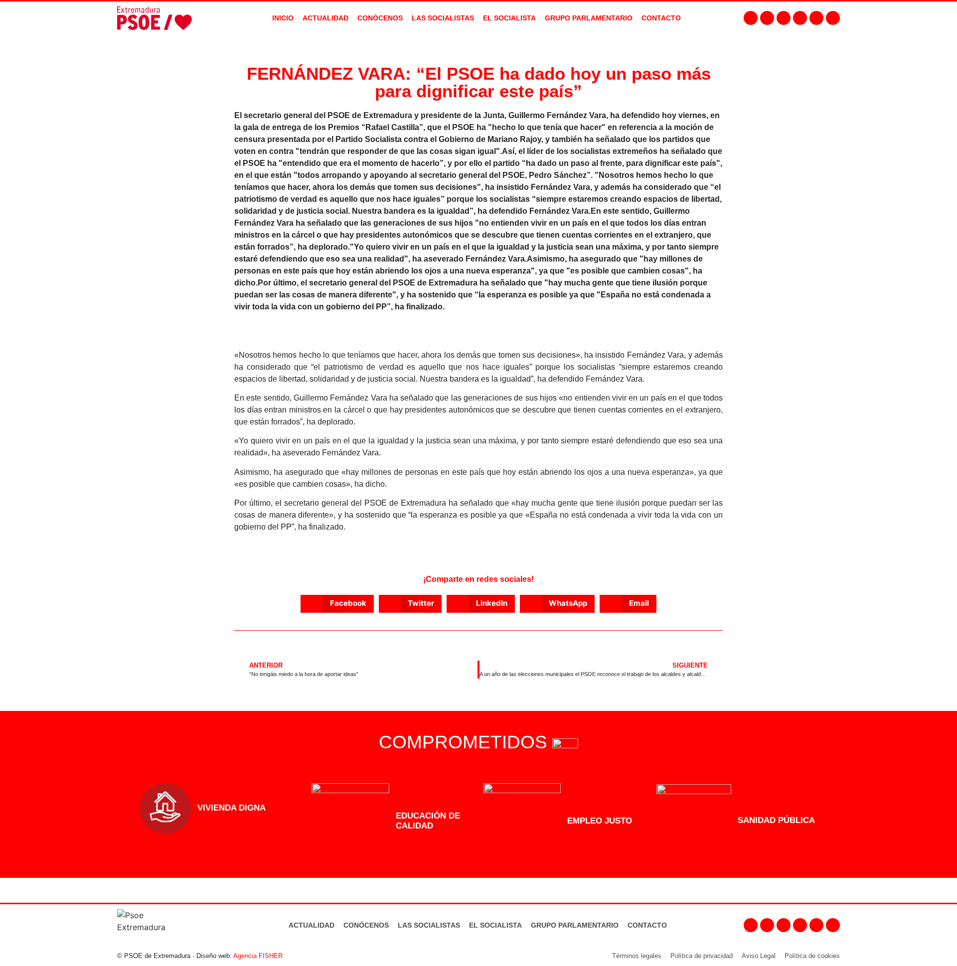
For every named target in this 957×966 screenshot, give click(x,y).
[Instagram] (767, 18)
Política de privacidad (701, 956)
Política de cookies (812, 956)
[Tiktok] (833, 18)
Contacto (647, 925)
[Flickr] (816, 18)
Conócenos (366, 925)
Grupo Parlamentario (589, 18)
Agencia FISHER (258, 956)
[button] (337, 604)
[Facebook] (751, 18)
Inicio (283, 18)
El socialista (509, 18)
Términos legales (636, 956)
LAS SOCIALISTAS (443, 18)
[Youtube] (800, 18)
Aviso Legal (759, 956)
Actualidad (311, 925)
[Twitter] (784, 18)
